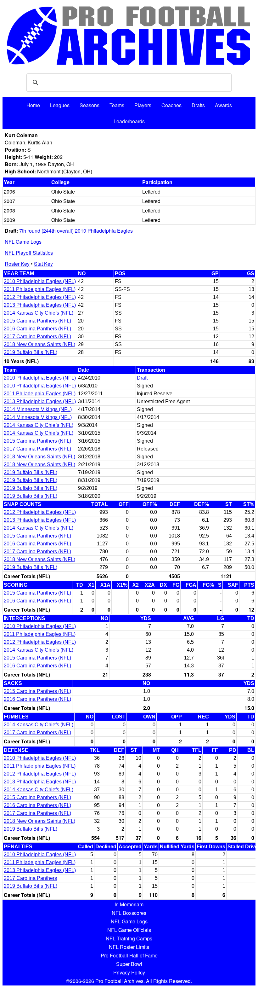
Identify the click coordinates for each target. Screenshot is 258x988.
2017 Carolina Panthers (30, 878)
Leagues (60, 105)
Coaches (171, 105)
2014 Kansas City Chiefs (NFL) (38, 313)
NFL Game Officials (129, 929)
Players (142, 105)
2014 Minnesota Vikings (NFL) (38, 409)
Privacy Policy (129, 972)
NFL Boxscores (129, 912)
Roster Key (17, 263)
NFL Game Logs (23, 241)
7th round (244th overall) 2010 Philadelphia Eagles (76, 230)
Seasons (89, 105)
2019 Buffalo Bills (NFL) (30, 352)
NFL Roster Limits (129, 946)
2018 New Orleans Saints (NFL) (39, 344)
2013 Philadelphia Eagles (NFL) (40, 305)
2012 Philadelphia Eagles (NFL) (40, 297)
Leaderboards (129, 121)
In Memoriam (129, 904)
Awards (223, 105)
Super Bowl (129, 964)
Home (33, 105)
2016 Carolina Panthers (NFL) (37, 328)
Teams (116, 105)
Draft (142, 378)
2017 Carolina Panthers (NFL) (37, 336)
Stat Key (43, 263)
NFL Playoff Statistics (29, 252)
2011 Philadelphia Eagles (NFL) (40, 289)
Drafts (198, 105)
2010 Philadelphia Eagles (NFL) (40, 281)
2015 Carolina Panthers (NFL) (37, 320)
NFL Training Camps (129, 938)
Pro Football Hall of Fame (129, 955)
